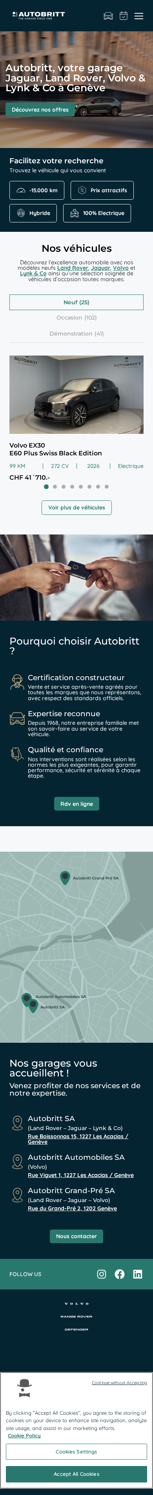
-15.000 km (43, 190)
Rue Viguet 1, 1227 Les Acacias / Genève (81, 1175)
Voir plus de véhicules (76, 507)
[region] (76, 1430)
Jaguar (100, 268)
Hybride (39, 213)
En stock (108, 15)
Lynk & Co (33, 273)
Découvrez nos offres (40, 109)
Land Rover (72, 268)
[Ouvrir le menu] (139, 15)
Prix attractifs (109, 190)
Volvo (121, 268)
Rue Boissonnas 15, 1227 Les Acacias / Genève (78, 1139)
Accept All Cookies (76, 1474)
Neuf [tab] (70, 302)
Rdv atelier (123, 15)
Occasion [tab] (69, 317)
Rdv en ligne (76, 803)
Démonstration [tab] (71, 333)
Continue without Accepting (119, 1382)
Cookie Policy (24, 1435)
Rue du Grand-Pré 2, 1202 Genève (72, 1208)
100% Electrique (103, 213)
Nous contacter (76, 1236)
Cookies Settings (76, 1451)
